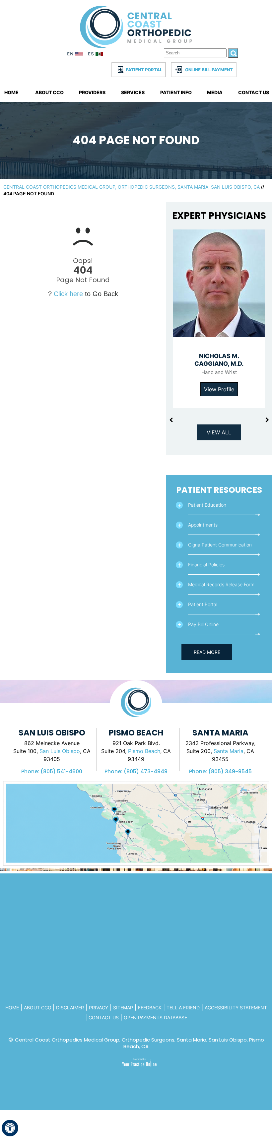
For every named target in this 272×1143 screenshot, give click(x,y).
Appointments (203, 525)
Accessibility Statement (236, 1007)
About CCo (38, 1007)
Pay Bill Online (203, 624)
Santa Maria (228, 751)
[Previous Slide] (171, 420)
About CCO (49, 92)
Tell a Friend (183, 1007)
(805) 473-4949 (146, 771)
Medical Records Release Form (221, 584)
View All (219, 432)
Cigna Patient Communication (220, 544)
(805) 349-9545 (230, 771)
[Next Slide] (267, 420)
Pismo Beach (144, 751)
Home (11, 92)
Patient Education (207, 505)
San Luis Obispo (59, 751)
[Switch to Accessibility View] (10, 1128)
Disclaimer (70, 1007)
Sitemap (123, 1007)
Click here (68, 293)
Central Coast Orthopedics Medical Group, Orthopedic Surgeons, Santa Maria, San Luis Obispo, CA (131, 187)
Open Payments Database (155, 1017)
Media (215, 92)
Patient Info (176, 92)
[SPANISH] (96, 55)
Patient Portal (144, 69)
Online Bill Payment (209, 69)
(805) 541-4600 (61, 771)
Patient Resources (219, 490)
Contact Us (253, 92)
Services (133, 92)
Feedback (150, 1007)
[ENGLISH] (75, 55)
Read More (207, 652)
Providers (92, 92)
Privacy (98, 1007)
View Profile (219, 389)
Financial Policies (206, 564)
